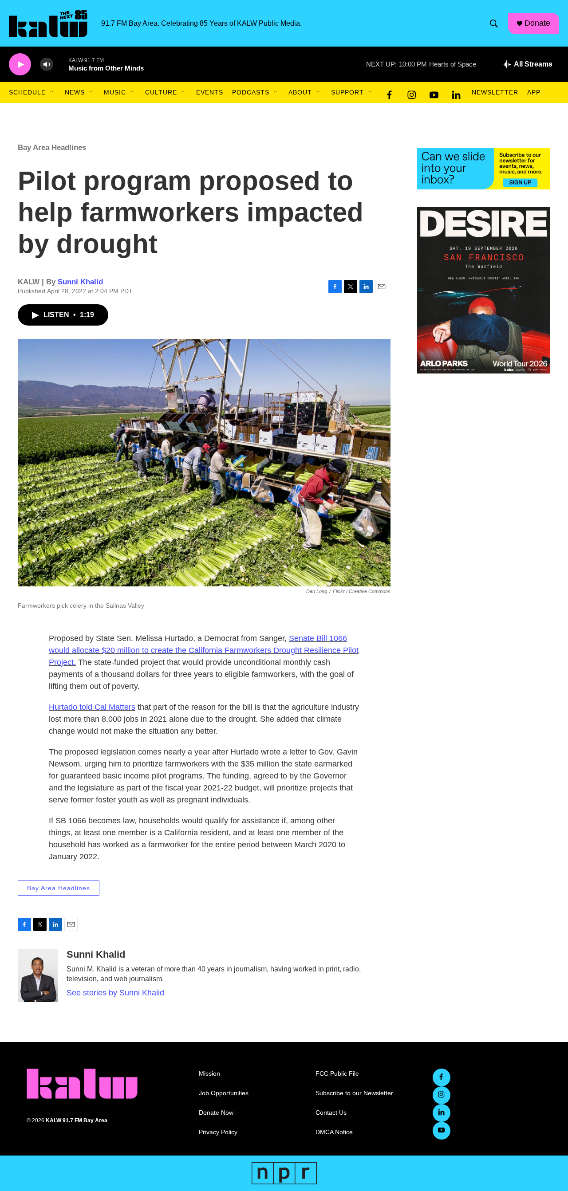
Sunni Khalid (80, 282)
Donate (537, 23)
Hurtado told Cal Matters (92, 707)
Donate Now (216, 1112)
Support (347, 92)
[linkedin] (456, 92)
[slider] (60, 64)
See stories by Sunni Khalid (115, 992)
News (75, 92)
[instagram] (411, 92)
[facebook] (389, 92)
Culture (161, 92)
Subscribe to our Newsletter (354, 1093)
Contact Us (331, 1112)
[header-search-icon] (493, 24)
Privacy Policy (218, 1132)
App (533, 92)
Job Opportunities (223, 1093)
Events (209, 92)
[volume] (46, 65)
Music (115, 92)
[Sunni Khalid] (38, 975)
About (300, 92)
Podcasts (250, 92)
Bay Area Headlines (52, 147)
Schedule (27, 92)
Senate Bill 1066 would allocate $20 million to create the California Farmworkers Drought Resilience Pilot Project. (204, 650)
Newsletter (495, 92)
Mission (209, 1073)
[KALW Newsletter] (483, 168)
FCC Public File (337, 1073)
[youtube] (434, 92)
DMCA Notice (334, 1132)
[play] (20, 64)
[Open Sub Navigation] (52, 92)
